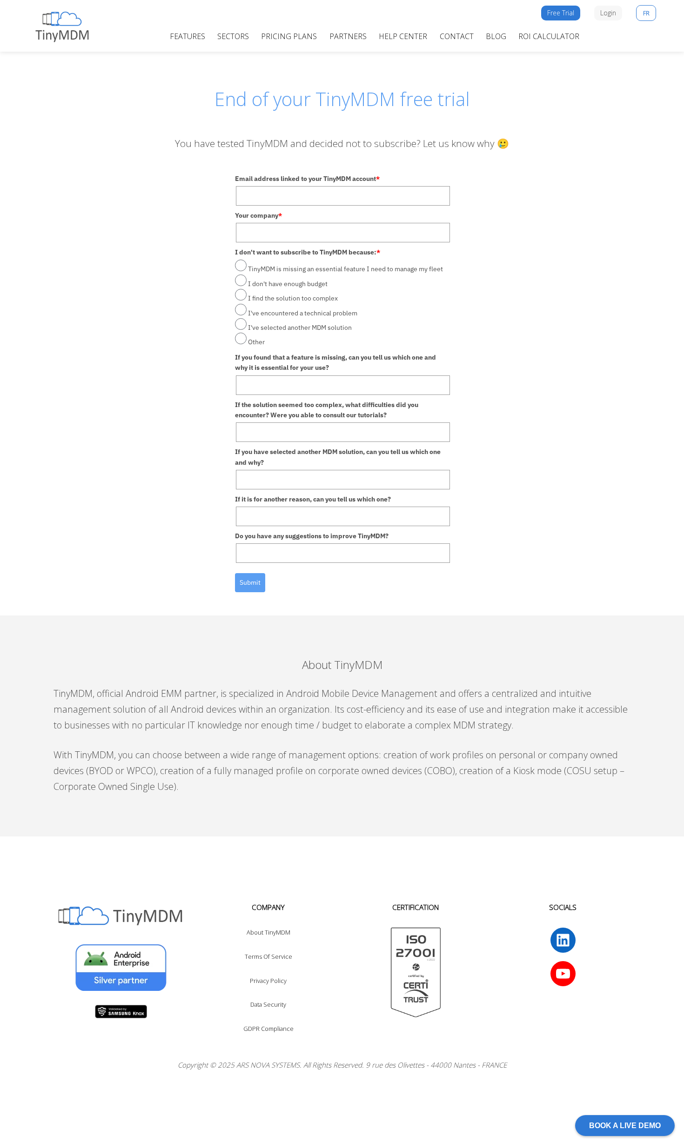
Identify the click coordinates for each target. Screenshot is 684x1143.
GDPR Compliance (268, 1028)
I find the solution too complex (293, 298)
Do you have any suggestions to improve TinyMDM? (312, 536)
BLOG (496, 36)
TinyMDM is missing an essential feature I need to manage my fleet (345, 269)
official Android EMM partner (156, 693)
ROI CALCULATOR (548, 36)
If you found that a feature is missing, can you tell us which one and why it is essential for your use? (335, 362)
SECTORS (233, 36)
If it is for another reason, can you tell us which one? (313, 499)
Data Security (268, 1004)
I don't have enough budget (288, 284)
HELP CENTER (403, 36)
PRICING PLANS (289, 36)
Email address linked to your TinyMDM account (307, 178)
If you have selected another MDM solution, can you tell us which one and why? (338, 457)
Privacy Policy (268, 980)
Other (256, 342)
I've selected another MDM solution (300, 327)
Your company (258, 215)
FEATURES (187, 36)
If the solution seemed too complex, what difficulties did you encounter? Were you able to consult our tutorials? (326, 410)
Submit (250, 582)
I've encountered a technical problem (302, 313)
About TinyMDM (268, 932)
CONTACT (457, 36)
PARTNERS (348, 36)
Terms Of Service (268, 956)
